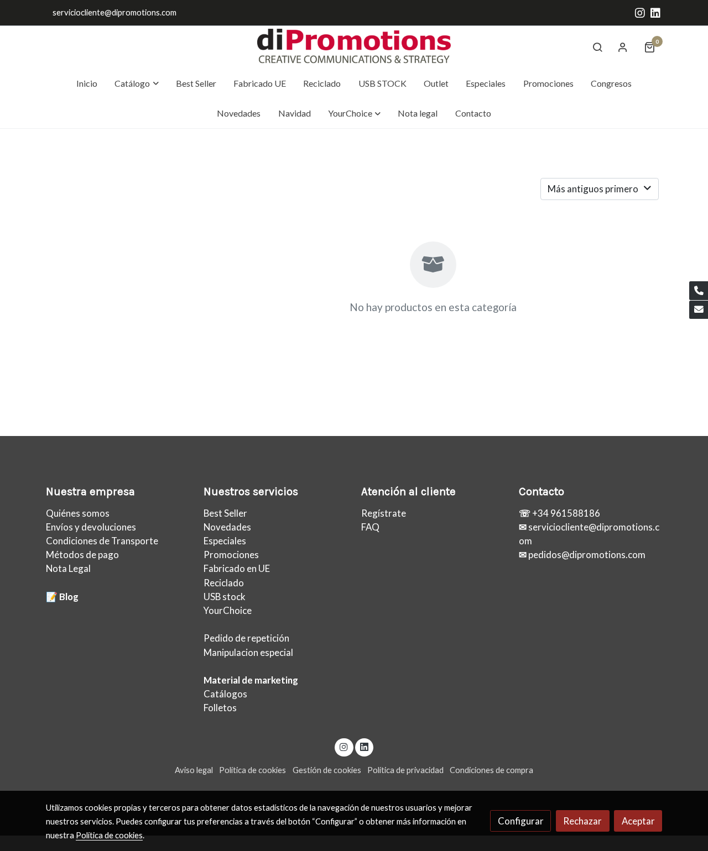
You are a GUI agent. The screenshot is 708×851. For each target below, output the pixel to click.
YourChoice (228, 610)
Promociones (231, 554)
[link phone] (698, 290)
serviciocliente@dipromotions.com (114, 12)
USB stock (225, 596)
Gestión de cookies (327, 770)
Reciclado (224, 583)
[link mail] (698, 310)
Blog (69, 596)
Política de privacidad (405, 770)
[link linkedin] (655, 12)
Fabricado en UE (237, 568)
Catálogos (225, 694)
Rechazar (582, 821)
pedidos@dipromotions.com (586, 554)
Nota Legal (68, 568)
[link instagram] (640, 12)
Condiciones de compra (491, 770)
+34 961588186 (565, 513)
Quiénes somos (78, 513)
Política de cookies (252, 770)
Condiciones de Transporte (102, 541)
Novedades (227, 527)
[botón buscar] (597, 46)
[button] (136, 83)
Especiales (225, 541)
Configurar (521, 821)
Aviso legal (194, 770)
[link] (354, 47)
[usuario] (622, 46)
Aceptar (638, 821)
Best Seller (225, 513)
